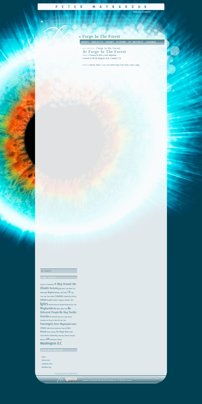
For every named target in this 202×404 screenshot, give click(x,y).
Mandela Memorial (54, 304)
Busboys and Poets (60, 292)
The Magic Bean (62, 332)
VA (47, 339)
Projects (97, 42)
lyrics (44, 303)
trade (71, 332)
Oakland (54, 317)
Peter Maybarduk (103, 7)
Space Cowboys (51, 332)
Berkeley (54, 288)
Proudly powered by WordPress (66, 373)
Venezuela (53, 339)
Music (58, 309)
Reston (43, 331)
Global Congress (58, 300)
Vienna (59, 339)
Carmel (112, 65)
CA (108, 65)
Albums (121, 42)
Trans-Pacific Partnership (48, 335)
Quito (69, 328)
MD (54, 308)
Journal (151, 42)
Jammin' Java (69, 300)
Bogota (51, 292)
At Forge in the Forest (104, 51)
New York (64, 309)
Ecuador (50, 300)
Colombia (59, 296)
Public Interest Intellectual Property (56, 328)
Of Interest (135, 42)
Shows (110, 42)
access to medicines (47, 284)
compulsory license (69, 296)
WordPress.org (46, 367)
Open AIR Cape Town (60, 320)
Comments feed (47, 364)
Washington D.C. (51, 343)
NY (50, 317)
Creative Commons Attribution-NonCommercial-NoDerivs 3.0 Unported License (121, 379)
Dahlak (43, 300)
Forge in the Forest (121, 65)
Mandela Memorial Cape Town (68, 304)
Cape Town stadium (49, 296)
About (85, 42)
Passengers (46, 324)
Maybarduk (46, 308)
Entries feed (46, 360)
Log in (44, 357)
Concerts (92, 65)
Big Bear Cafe (63, 288)
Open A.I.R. (61, 317)
